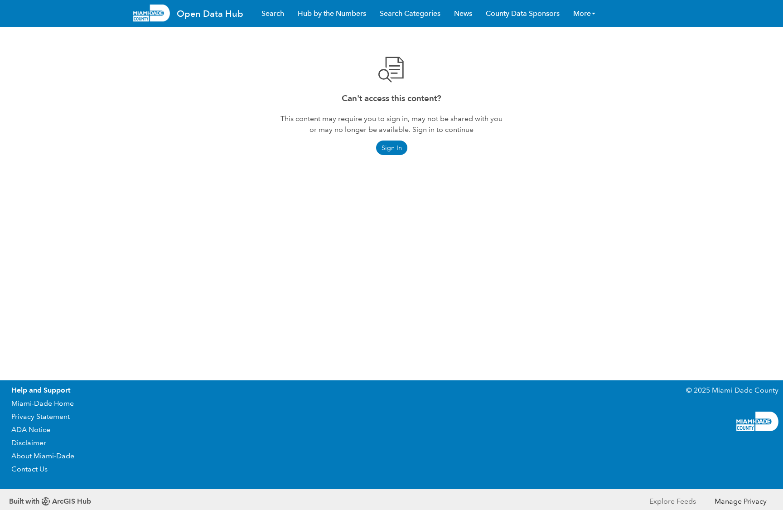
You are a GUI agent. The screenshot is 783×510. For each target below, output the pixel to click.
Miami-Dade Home (42, 403)
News (463, 13)
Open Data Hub (210, 13)
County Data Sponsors (523, 13)
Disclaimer (28, 442)
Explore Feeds (672, 501)
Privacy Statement (40, 416)
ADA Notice (30, 429)
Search (272, 13)
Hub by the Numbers (332, 13)
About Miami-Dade (42, 456)
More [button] (582, 13)
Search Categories (410, 13)
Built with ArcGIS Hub (50, 501)
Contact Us (29, 469)
